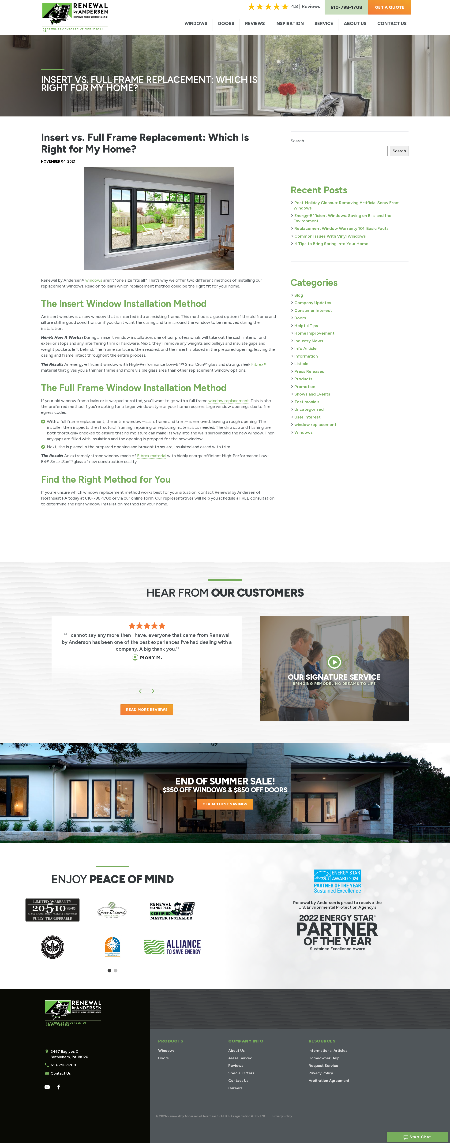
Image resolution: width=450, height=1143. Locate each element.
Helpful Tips (306, 325)
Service (324, 23)
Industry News (308, 341)
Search (297, 140)
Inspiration (289, 23)
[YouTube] (47, 1087)
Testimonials (306, 401)
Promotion (304, 386)
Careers (235, 1088)
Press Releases (309, 371)
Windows (195, 23)
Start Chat (419, 1137)
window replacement (228, 400)
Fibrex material (151, 455)
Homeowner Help (324, 1058)
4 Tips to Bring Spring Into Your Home (331, 243)
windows (93, 280)
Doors (226, 23)
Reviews (255, 23)
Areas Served (240, 1058)
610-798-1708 (63, 1065)
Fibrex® (258, 364)
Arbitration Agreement (329, 1080)
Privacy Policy (321, 1073)
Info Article (305, 348)
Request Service (323, 1065)
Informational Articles (328, 1050)
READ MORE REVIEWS (146, 709)
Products (303, 378)
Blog (298, 295)
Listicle (301, 363)
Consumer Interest (313, 310)
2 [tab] (116, 972)
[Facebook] (58, 1087)
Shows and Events (312, 394)
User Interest (307, 417)
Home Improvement (314, 333)
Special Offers (241, 1073)
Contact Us (392, 23)
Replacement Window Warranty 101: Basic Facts (341, 228)
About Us (355, 23)
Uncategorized (309, 409)
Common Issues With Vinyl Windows (330, 236)
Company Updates (312, 302)
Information (306, 356)
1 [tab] (109, 972)
